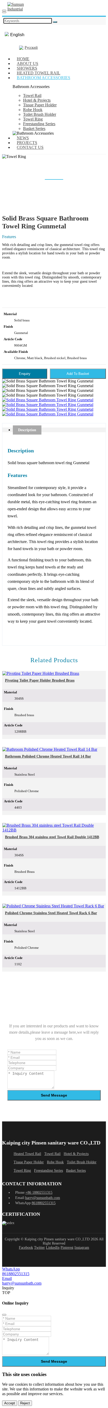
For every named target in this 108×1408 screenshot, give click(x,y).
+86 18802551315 (38, 1193)
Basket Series (34, 128)
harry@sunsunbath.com (42, 1198)
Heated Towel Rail (27, 1154)
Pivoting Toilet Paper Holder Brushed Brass (39, 680)
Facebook (26, 1248)
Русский (31, 48)
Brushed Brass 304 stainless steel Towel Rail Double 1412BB (52, 837)
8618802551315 (44, 1203)
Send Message (54, 1095)
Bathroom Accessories (43, 77)
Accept (9, 1403)
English (17, 34)
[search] (4, 12)
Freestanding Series (39, 124)
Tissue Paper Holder (40, 105)
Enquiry (24, 374)
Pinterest (67, 1248)
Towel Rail (32, 95)
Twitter (39, 1248)
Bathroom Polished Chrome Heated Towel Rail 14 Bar (48, 756)
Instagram (81, 1248)
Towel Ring (33, 119)
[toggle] (4, 10)
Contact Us (30, 147)
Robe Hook (32, 109)
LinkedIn (53, 1248)
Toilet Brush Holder (39, 114)
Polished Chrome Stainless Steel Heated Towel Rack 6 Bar (51, 913)
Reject (25, 1403)
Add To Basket (78, 374)
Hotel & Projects (37, 100)
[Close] (4, 1315)
